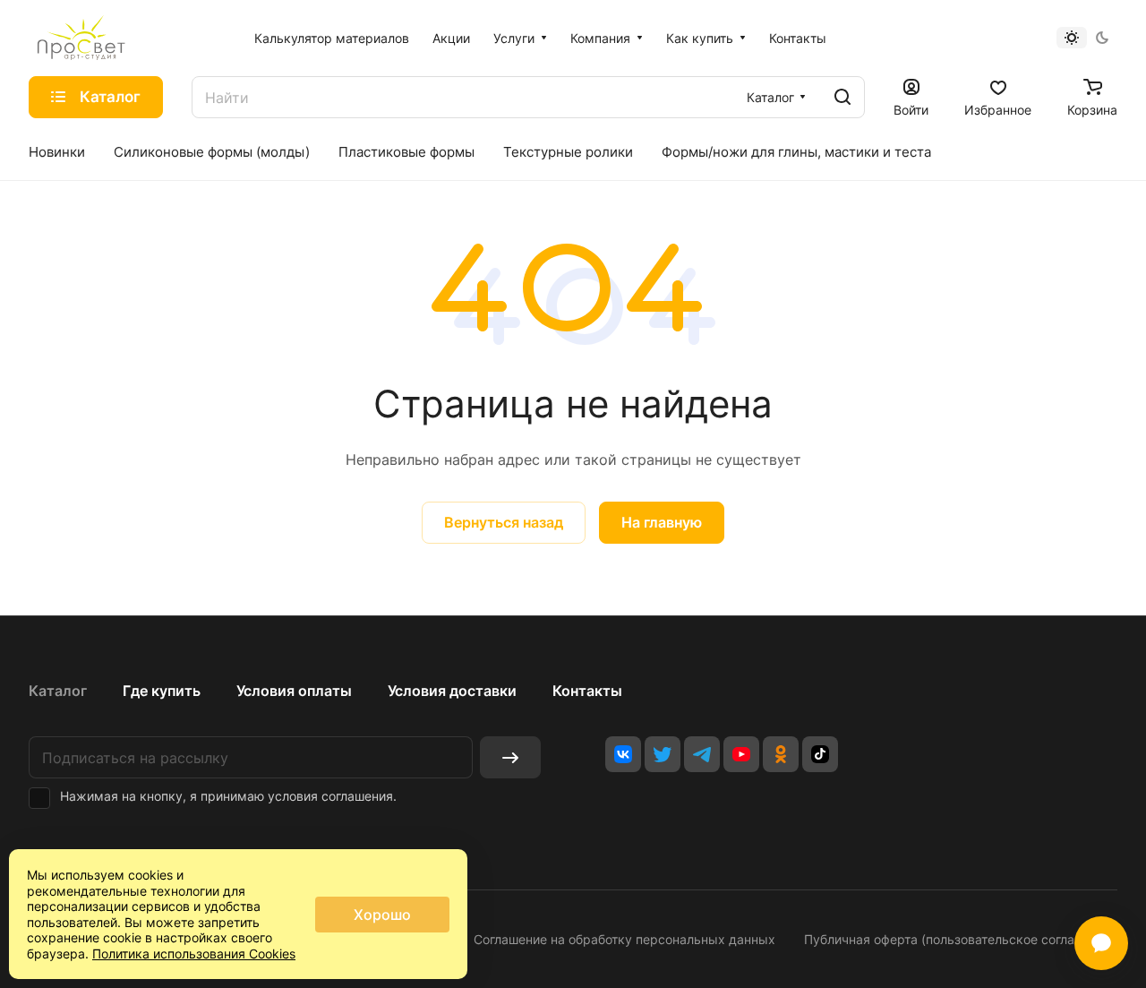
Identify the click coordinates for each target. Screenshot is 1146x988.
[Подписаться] (510, 757)
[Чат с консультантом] (1101, 943)
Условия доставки (452, 691)
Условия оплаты (294, 691)
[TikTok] (820, 754)
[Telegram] (702, 754)
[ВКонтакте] (623, 754)
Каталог (58, 691)
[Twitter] (662, 754)
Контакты (587, 691)
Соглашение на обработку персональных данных (624, 939)
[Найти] (842, 97)
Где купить (162, 691)
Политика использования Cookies (193, 953)
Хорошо (382, 915)
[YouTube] (741, 754)
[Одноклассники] (781, 754)
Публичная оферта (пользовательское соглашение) (960, 939)
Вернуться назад (503, 522)
